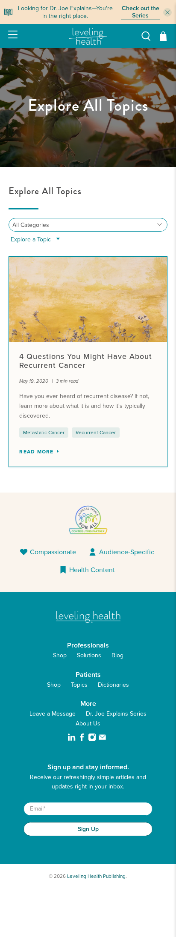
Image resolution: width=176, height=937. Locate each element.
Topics (79, 684)
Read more (37, 452)
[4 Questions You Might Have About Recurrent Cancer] (88, 299)
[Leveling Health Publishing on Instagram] (92, 739)
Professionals (88, 645)
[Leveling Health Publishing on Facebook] (82, 739)
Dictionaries (113, 684)
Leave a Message (52, 713)
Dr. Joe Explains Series (116, 713)
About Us (88, 723)
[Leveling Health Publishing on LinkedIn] (71, 739)
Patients (88, 674)
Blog (117, 655)
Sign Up (88, 829)
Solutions (89, 655)
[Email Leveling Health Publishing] (102, 739)
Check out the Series (140, 12)
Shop (60, 655)
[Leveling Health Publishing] (88, 36)
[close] (167, 12)
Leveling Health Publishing (96, 876)
